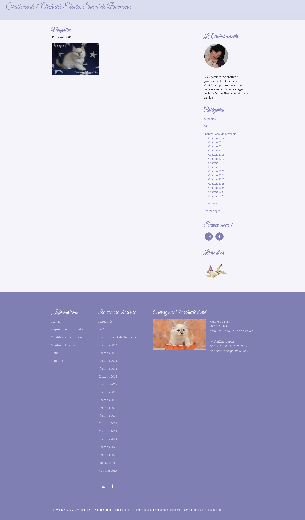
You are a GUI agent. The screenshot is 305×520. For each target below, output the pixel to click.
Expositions (210, 203)
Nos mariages (211, 211)
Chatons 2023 (216, 183)
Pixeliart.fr (214, 509)
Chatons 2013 (216, 142)
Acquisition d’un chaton (68, 329)
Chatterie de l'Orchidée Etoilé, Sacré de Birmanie (69, 7)
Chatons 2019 (216, 167)
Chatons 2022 (216, 179)
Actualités (209, 119)
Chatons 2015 (216, 150)
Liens (54, 353)
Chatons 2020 (216, 171)
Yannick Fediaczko (171, 509)
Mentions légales (63, 345)
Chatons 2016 (216, 154)
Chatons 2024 (216, 187)
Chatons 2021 (216, 175)
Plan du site (59, 360)
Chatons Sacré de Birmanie (219, 133)
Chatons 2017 (216, 158)
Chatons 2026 (216, 196)
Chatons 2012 (216, 138)
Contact (56, 321)
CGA (206, 126)
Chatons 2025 (216, 191)
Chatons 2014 (216, 146)
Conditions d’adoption (66, 337)
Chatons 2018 (216, 162)
